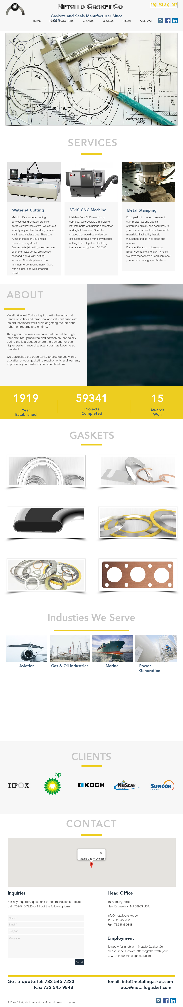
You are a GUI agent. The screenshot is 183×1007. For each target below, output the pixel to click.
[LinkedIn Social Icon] (175, 20)
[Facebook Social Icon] (167, 20)
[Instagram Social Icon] (160, 20)
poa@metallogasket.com (145, 987)
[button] (91, 79)
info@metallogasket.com (124, 915)
